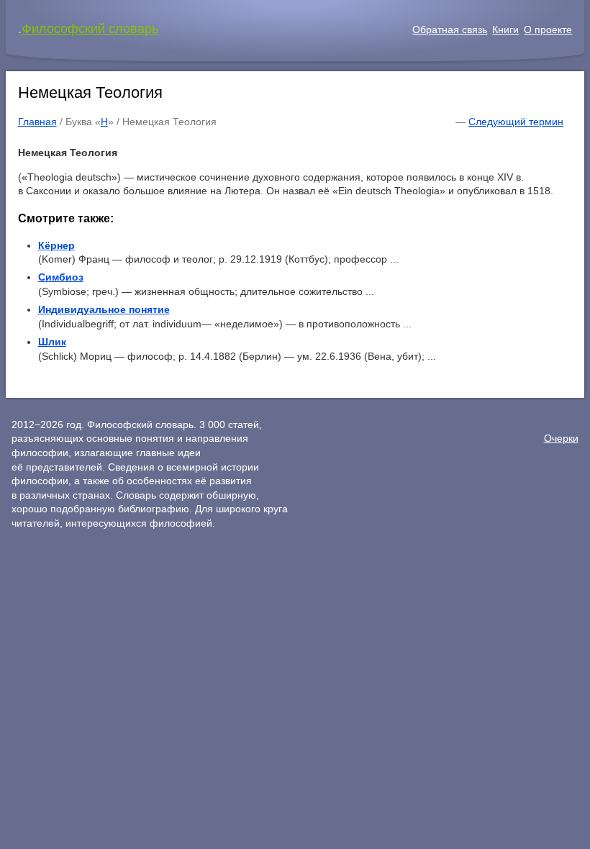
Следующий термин (515, 121)
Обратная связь (449, 29)
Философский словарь (90, 29)
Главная (37, 121)
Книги (505, 29)
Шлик (52, 342)
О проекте (548, 29)
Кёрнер (56, 245)
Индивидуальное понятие (104, 309)
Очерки (561, 438)
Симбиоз (60, 277)
